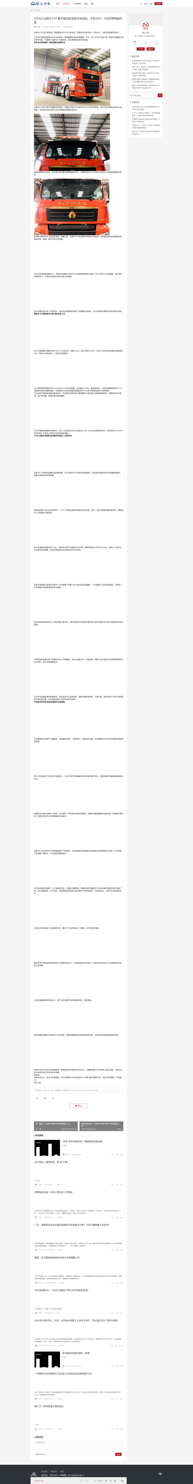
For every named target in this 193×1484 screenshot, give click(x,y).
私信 (151, 49)
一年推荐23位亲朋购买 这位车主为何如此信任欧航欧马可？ (64, 1373)
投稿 (159, 3)
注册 (150, 3)
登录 (145, 3)
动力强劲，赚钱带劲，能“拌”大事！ (52, 1162)
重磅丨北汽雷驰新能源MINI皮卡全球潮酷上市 (57, 1257)
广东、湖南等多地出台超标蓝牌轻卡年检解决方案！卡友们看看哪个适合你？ (72, 1224)
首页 (57, 3)
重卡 (71, 27)
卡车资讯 (66, 3)
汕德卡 (45, 1098)
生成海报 (99, 1481)
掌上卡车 (37, 27)
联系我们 (44, 1471)
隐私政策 (54, 1471)
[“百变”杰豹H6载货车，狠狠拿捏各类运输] (47, 1148)
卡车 (37, 1098)
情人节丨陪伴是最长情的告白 (49, 1406)
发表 (118, 1454)
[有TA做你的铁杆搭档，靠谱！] (47, 1359)
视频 (92, 3)
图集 (86, 3)
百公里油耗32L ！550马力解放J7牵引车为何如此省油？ (62, 1290)
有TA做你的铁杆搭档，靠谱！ (77, 1353)
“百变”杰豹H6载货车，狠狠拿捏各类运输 (82, 1141)
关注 (141, 49)
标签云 (62, 1471)
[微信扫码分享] (106, 1480)
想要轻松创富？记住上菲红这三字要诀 (53, 1192)
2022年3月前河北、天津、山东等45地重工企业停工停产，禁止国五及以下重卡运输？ (77, 1320)
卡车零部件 (77, 3)
